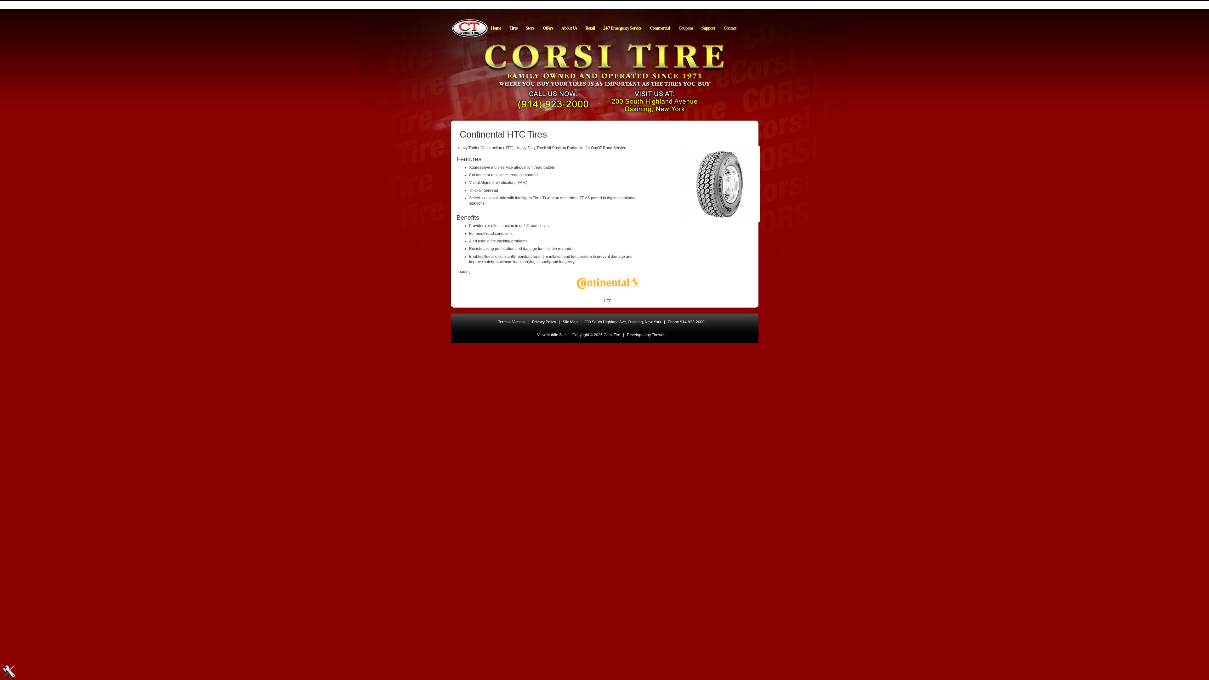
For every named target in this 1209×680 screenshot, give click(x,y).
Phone (686, 322)
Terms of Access (511, 322)
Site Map (570, 322)
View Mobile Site (551, 335)
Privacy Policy (544, 322)
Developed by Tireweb (646, 335)
